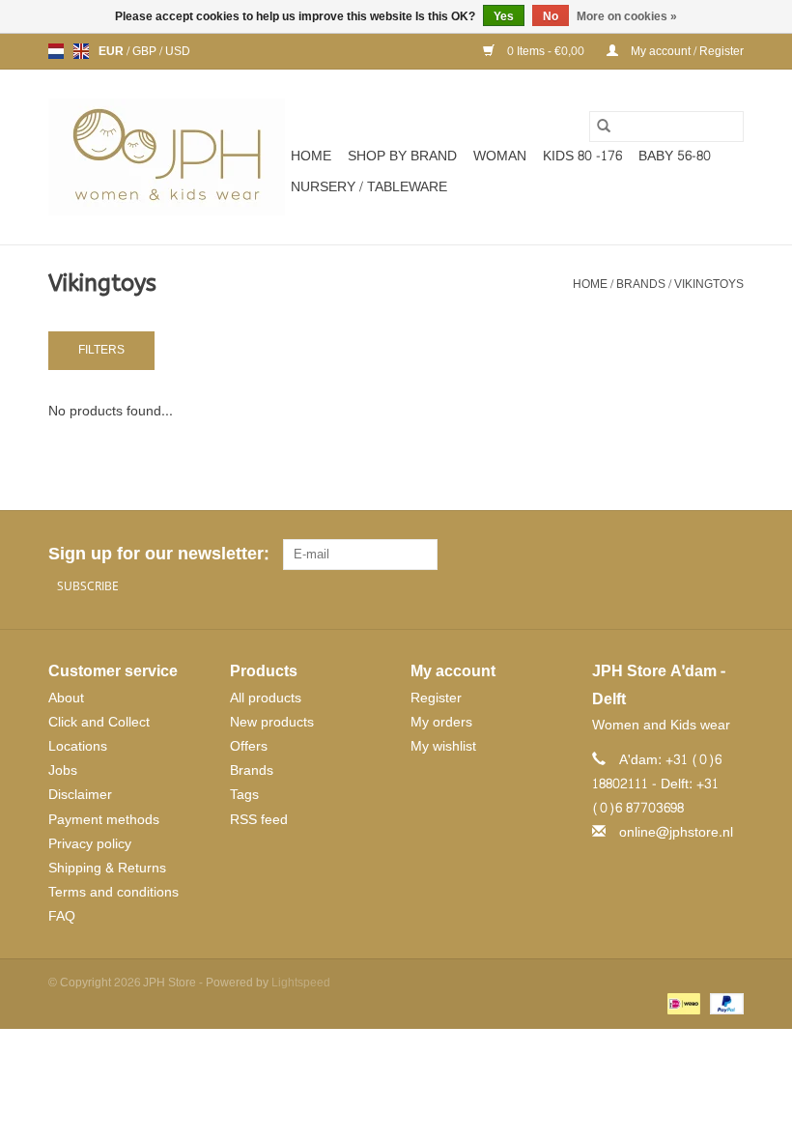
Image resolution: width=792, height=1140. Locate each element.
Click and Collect (99, 722)
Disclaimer (80, 795)
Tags (244, 795)
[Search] (603, 126)
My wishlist (443, 746)
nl (56, 51)
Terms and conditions (113, 892)
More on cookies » (627, 16)
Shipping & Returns (107, 868)
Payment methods (103, 820)
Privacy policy (89, 844)
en (81, 51)
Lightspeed (300, 982)
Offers (249, 746)
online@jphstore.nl (676, 832)
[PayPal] (723, 1006)
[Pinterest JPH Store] (693, 554)
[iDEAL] (682, 1006)
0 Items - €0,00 (545, 51)
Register (436, 698)
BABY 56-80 (674, 156)
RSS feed (259, 820)
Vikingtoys (709, 284)
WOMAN (499, 156)
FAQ (61, 916)
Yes (504, 16)
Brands (640, 284)
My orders (441, 722)
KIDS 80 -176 (582, 156)
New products (272, 722)
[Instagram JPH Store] (728, 554)
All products (265, 698)
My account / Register (686, 51)
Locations (77, 746)
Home (311, 156)
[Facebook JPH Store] (658, 554)
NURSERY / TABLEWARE (369, 187)
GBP (145, 51)
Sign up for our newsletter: (158, 554)
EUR (113, 51)
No (550, 16)
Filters (101, 349)
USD (177, 51)
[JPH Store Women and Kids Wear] (166, 157)
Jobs (62, 770)
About (66, 698)
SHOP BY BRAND (402, 156)
